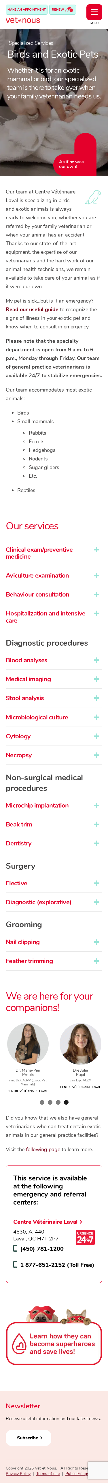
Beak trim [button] (19, 824)
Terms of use (48, 1473)
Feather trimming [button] (29, 961)
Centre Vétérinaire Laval (45, 1221)
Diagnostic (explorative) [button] (38, 902)
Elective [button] (16, 883)
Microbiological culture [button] (37, 717)
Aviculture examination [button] (37, 575)
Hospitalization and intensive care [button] (45, 617)
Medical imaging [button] (28, 679)
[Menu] (94, 12)
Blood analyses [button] (27, 660)
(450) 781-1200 (42, 1249)
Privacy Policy (18, 1473)
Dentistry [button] (18, 843)
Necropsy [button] (19, 755)
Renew (58, 9)
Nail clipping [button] (22, 942)
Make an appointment (26, 9)
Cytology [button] (18, 736)
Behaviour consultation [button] (37, 594)
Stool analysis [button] (25, 698)
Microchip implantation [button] (37, 805)
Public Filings (77, 1473)
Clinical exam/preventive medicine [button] (39, 553)
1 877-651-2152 (42, 1265)
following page (43, 1149)
